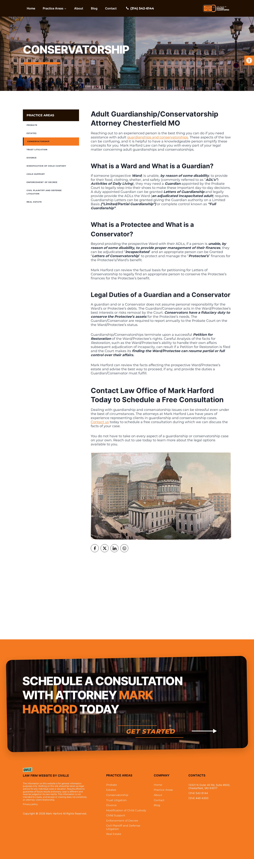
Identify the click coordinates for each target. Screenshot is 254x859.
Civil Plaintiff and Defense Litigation (44, 192)
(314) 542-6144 (142, 8)
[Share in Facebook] (95, 548)
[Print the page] (124, 548)
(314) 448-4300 (198, 798)
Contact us (100, 422)
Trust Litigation (37, 149)
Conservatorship (38, 141)
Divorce (32, 158)
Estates (31, 133)
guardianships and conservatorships (157, 137)
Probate (32, 125)
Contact (111, 8)
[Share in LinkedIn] (114, 548)
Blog (94, 8)
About (78, 8)
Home (31, 8)
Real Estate (34, 202)
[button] (249, 60)
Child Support (36, 174)
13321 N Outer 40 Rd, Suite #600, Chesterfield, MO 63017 (209, 786)
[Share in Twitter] (105, 548)
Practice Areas (40, 115)
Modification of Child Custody (46, 166)
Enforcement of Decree (42, 182)
